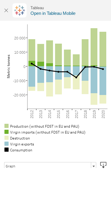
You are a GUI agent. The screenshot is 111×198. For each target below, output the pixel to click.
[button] (103, 165)
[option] (55, 126)
